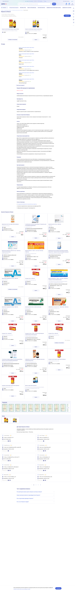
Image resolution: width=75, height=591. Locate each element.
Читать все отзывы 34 (20, 85)
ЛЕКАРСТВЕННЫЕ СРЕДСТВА (7, 10)
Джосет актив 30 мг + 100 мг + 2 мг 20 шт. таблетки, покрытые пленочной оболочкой (58, 279)
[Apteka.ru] (4, 4)
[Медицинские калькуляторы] (73, 16)
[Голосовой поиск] (51, 4)
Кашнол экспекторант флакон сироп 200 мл (33, 29)
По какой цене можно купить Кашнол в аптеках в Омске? (29, 491)
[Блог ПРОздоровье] (73, 13)
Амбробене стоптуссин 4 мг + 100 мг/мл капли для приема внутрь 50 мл (34, 360)
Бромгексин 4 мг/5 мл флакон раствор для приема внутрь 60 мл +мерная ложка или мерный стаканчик (58, 251)
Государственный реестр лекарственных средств (27, 204)
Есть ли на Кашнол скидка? (23, 501)
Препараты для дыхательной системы (17, 10)
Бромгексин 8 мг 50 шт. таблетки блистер (33, 306)
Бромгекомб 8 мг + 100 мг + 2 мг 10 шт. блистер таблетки (34, 251)
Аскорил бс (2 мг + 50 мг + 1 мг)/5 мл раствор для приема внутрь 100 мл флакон (34, 334)
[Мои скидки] (73, 11)
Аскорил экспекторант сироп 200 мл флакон (57, 359)
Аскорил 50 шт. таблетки (53, 333)
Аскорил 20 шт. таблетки (30, 278)
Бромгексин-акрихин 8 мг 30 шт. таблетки (10, 306)
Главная (2, 10)
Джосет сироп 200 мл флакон (31, 385)
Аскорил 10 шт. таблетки (6, 333)
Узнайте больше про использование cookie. (22, 589)
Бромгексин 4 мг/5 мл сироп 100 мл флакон (10, 224)
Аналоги (67, 15)
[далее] (68, 408)
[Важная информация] (73, 19)
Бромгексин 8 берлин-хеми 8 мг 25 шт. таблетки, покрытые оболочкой (11, 251)
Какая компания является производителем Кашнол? (28, 495)
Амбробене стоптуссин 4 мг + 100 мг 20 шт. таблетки (58, 306)
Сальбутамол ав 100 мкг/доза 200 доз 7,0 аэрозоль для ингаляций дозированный (35, 225)
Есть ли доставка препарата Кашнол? (25, 498)
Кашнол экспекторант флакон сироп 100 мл (10, 29)
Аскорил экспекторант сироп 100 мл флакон (10, 385)
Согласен (58, 588)
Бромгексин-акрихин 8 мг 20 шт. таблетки (10, 278)
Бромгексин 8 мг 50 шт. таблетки (54, 224)
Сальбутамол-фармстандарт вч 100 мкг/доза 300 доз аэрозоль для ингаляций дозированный (12, 360)
